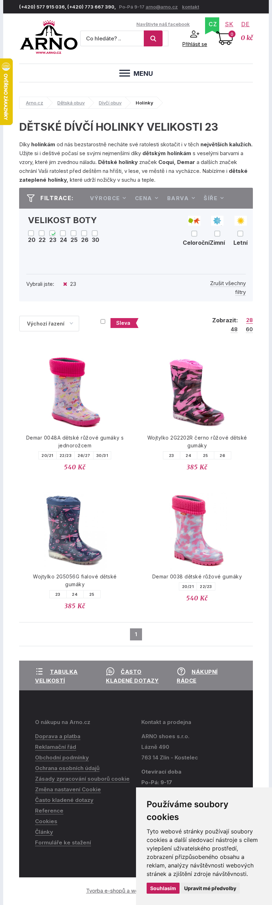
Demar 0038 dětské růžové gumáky (197, 576)
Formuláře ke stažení (63, 842)
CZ (213, 24)
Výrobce (105, 198)
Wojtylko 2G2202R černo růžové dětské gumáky (197, 441)
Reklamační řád (55, 746)
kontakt (190, 7)
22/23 (66, 455)
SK (229, 24)
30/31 (102, 455)
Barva (178, 198)
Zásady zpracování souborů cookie (82, 778)
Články (44, 831)
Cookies (46, 821)
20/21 (47, 455)
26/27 (84, 455)
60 (249, 329)
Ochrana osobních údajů (67, 768)
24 (188, 455)
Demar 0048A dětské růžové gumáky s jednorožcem (75, 441)
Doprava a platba (57, 736)
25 (205, 455)
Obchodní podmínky (62, 757)
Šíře (210, 198)
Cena (143, 198)
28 (249, 320)
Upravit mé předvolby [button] (210, 888)
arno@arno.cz (162, 7)
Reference (49, 810)
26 (222, 455)
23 (171, 455)
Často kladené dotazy (64, 800)
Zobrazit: (225, 320)
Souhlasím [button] (163, 888)
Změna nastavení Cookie (68, 789)
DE (245, 24)
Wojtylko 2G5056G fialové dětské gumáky (75, 580)
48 (234, 329)
